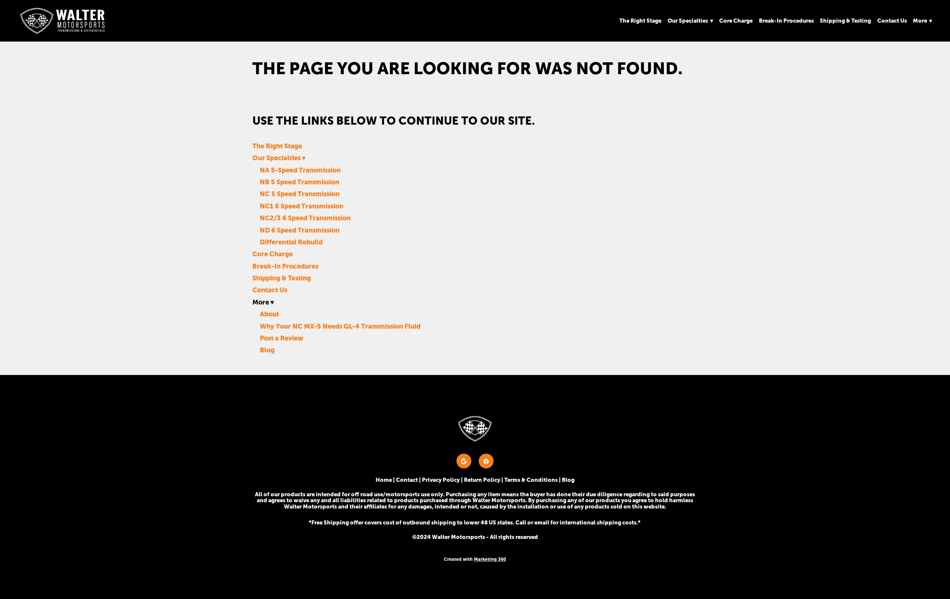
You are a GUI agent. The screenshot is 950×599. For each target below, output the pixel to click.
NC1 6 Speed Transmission (301, 206)
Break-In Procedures (786, 20)
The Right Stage (640, 20)
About (269, 314)
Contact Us (892, 20)
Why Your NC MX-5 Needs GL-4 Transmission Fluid (340, 326)
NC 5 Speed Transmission (300, 194)
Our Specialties (690, 20)
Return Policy (482, 480)
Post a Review (281, 338)
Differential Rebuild (291, 242)
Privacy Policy (441, 480)
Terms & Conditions (531, 480)
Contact (407, 480)
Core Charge (736, 20)
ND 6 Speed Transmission (300, 230)
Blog (267, 350)
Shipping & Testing (845, 20)
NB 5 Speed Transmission (299, 182)
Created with (475, 559)
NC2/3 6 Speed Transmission (305, 218)
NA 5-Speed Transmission (300, 170)
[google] (463, 461)
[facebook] (486, 461)
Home (384, 480)
